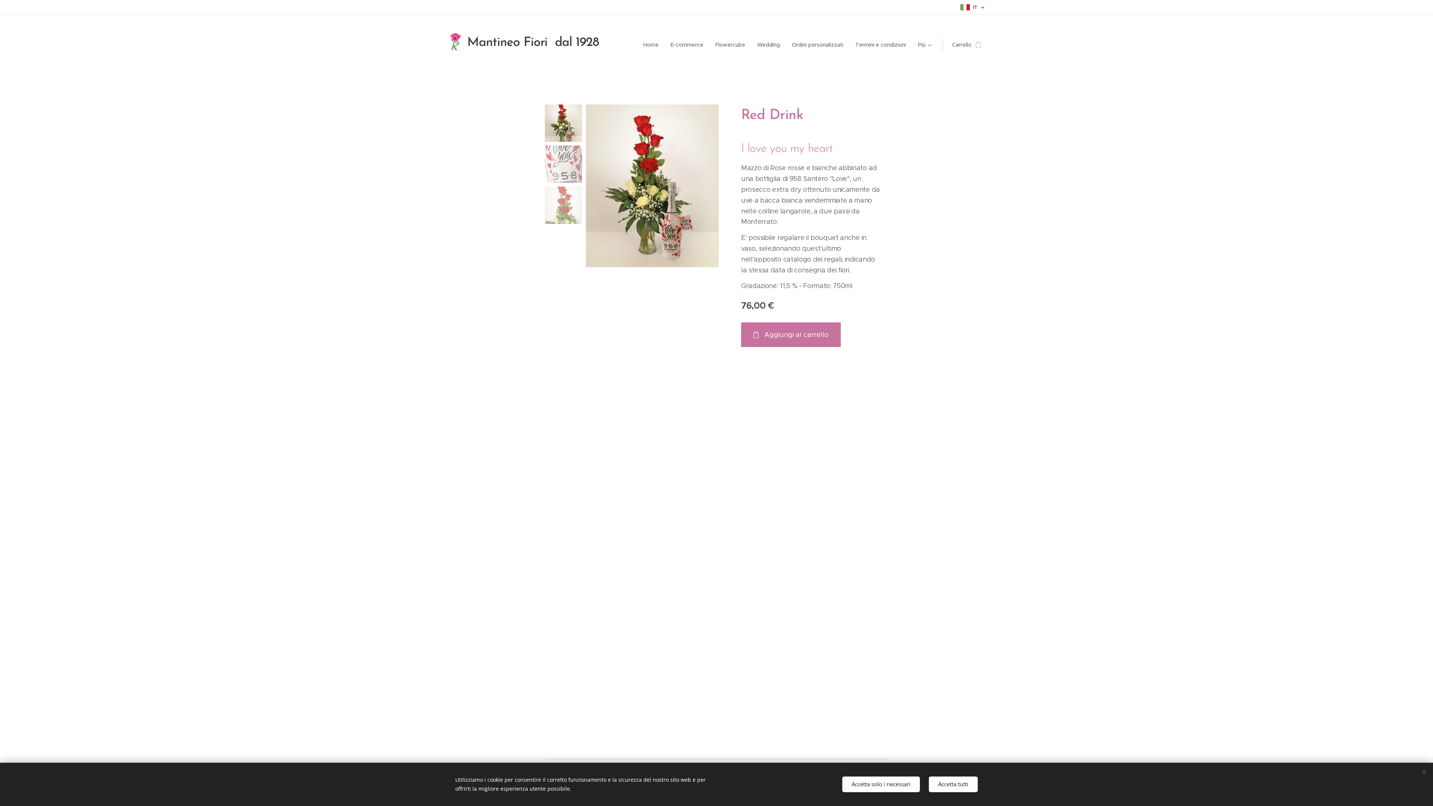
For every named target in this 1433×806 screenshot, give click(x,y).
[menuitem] (653, 44)
